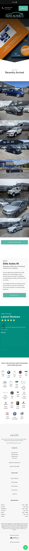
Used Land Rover (16, 386)
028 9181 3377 (9, 7)
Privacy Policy (14, 490)
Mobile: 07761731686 (14, 466)
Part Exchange (14, 482)
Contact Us (14, 494)
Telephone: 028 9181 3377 (14, 462)
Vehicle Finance (14, 486)
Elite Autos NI (14, 14)
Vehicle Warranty (14, 478)
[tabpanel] (14, 330)
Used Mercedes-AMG (23, 387)
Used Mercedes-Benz (5, 397)
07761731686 (8, 9)
